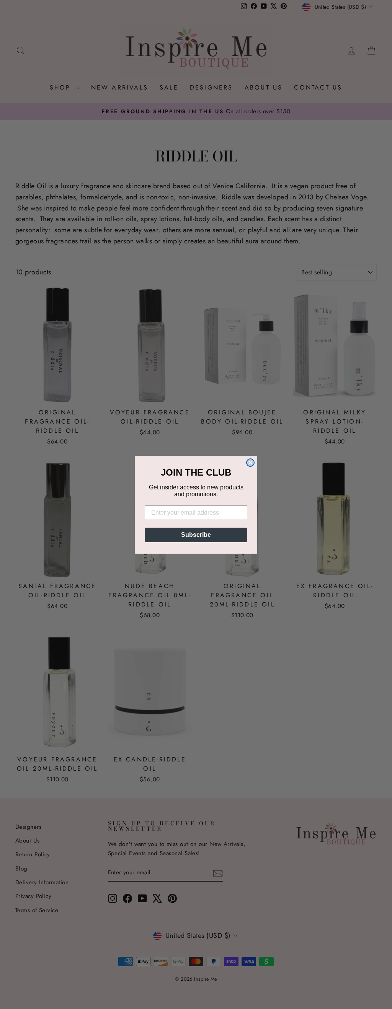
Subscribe (196, 534)
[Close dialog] (250, 462)
